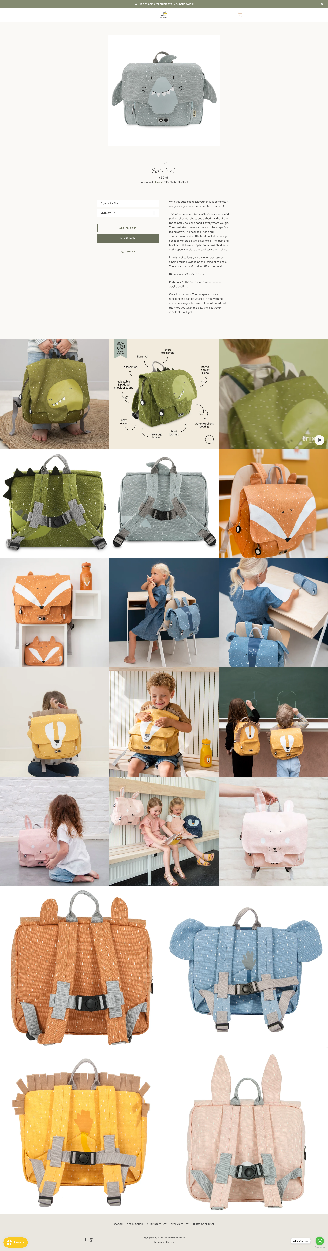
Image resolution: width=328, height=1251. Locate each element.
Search (118, 1224)
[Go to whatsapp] (320, 1241)
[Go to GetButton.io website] (319, 1247)
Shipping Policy (157, 1224)
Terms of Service (204, 1224)
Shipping (158, 182)
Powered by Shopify (164, 1242)
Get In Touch (135, 1224)
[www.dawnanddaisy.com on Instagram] (91, 1239)
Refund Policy (180, 1224)
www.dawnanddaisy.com (173, 1237)
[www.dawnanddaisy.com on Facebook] (85, 1239)
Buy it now (128, 238)
